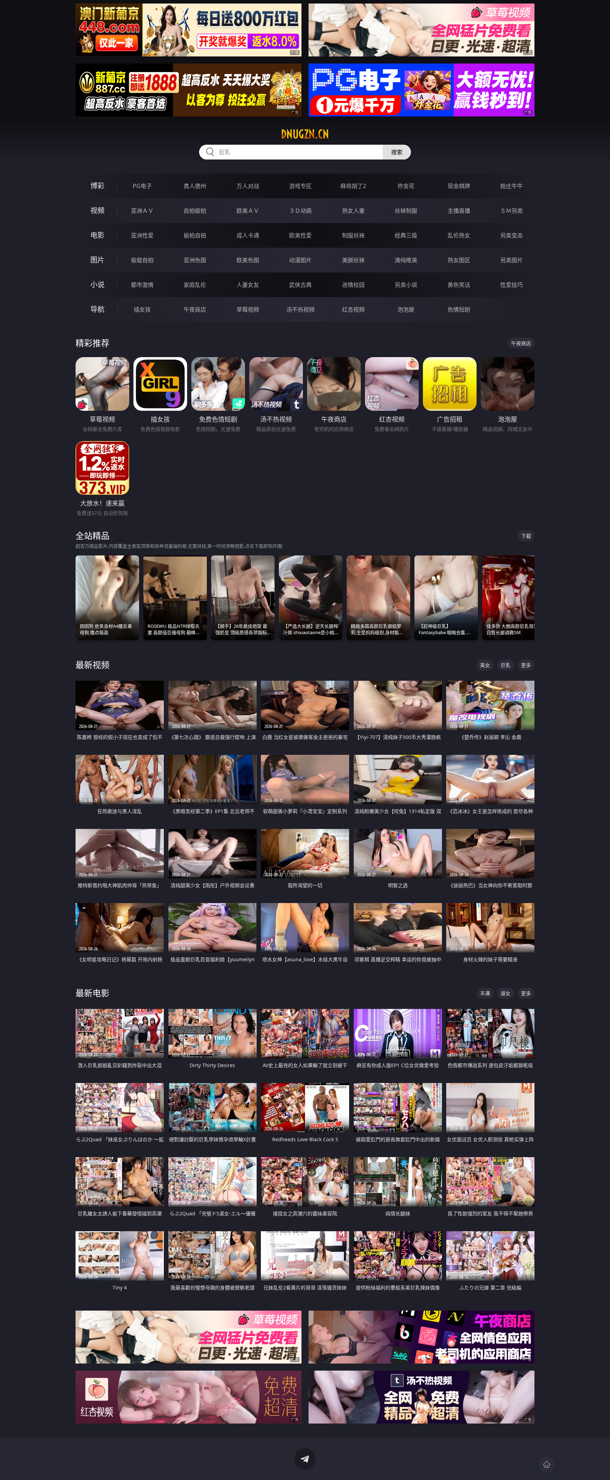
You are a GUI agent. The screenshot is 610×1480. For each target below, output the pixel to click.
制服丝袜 (353, 235)
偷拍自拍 (195, 235)
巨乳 (505, 665)
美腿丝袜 (353, 260)
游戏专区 (300, 186)
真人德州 (195, 186)
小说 (97, 284)
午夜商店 (195, 309)
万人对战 (248, 186)
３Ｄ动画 (300, 211)
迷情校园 (353, 285)
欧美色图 (248, 260)
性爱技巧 (511, 285)
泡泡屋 (405, 309)
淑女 (505, 993)
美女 (485, 665)
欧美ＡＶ (248, 211)
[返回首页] (546, 1464)
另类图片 (511, 260)
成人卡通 (248, 235)
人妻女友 (248, 285)
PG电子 (142, 186)
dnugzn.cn (305, 134)
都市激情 (142, 285)
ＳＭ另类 (511, 211)
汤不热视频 (300, 309)
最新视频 (92, 664)
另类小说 (406, 285)
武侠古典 (300, 285)
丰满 (485, 993)
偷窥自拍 (142, 260)
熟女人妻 (353, 211)
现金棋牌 (459, 186)
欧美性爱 (300, 235)
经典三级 (406, 235)
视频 (97, 210)
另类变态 (511, 235)
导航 (97, 309)
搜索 (396, 152)
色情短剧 (459, 309)
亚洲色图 (195, 260)
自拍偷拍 (195, 211)
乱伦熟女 (459, 235)
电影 (97, 235)
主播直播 (459, 211)
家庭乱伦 (195, 285)
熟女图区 (459, 260)
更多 (526, 665)
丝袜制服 (406, 211)
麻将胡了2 (353, 186)
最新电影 (92, 993)
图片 (97, 260)
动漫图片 (300, 260)
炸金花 (405, 186)
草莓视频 (248, 309)
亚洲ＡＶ (142, 211)
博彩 (97, 186)
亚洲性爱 (142, 235)
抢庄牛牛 (511, 186)
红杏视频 (353, 309)
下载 (526, 536)
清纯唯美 (406, 260)
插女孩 (142, 309)
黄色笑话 (459, 285)
